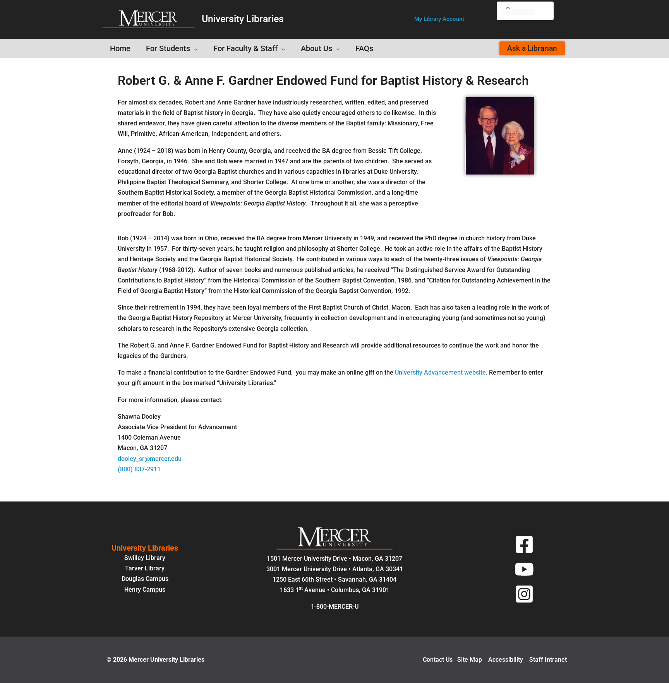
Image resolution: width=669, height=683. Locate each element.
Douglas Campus (145, 578)
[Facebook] (524, 544)
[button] (439, 19)
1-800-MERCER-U (335, 606)
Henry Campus (144, 589)
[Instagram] (524, 594)
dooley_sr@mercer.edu (150, 458)
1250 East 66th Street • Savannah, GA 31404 (334, 579)
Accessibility (505, 659)
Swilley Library (144, 557)
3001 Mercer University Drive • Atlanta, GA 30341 (334, 569)
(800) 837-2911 (139, 469)
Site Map (469, 659)
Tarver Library (145, 568)
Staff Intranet (548, 659)
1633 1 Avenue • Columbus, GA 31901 (334, 590)
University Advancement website (440, 372)
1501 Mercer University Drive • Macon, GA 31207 (334, 558)
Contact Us (438, 659)
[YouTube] (524, 569)
